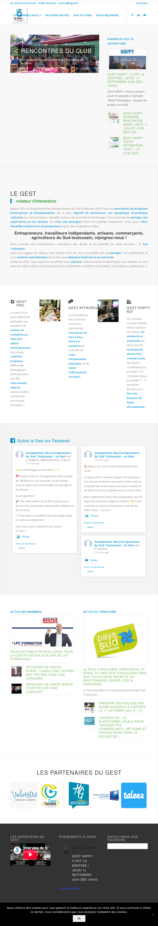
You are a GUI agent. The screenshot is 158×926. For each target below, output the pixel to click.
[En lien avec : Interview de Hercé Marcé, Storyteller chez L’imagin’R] (17, 689)
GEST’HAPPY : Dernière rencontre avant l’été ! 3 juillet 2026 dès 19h (135, 122)
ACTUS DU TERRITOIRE (99, 612)
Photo (26, 537)
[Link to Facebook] (132, 15)
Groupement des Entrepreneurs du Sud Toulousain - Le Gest (48, 454)
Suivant (90, 54)
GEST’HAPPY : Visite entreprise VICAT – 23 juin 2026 (134, 145)
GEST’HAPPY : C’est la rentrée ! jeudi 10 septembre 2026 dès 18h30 (126, 80)
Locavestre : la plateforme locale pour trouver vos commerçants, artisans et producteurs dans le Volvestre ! (123, 727)
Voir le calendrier (70, 888)
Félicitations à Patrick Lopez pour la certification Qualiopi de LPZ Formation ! (41, 655)
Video (94, 560)
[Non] (153, 914)
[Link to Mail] (145, 15)
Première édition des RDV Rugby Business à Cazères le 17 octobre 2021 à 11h (122, 707)
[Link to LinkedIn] (138, 15)
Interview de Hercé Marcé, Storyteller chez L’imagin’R (50, 688)
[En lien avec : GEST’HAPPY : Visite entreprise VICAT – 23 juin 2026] (114, 142)
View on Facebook (25, 543)
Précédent (19, 54)
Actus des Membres (26, 612)
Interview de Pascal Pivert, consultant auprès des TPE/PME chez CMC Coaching (50, 672)
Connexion (142, 3)
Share (22, 547)
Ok (79, 918)
